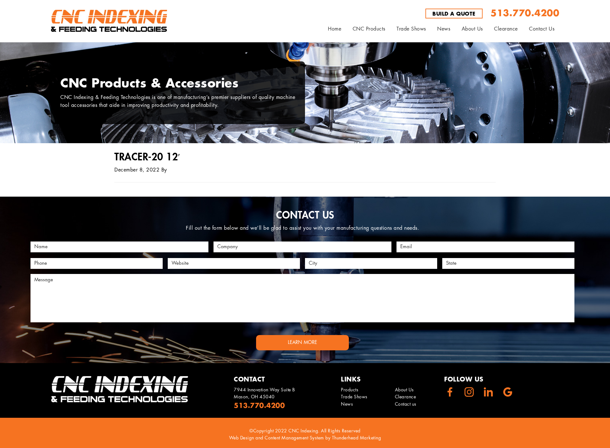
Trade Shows (354, 397)
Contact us (406, 404)
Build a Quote (454, 14)
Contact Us (541, 29)
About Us (472, 29)
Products (349, 390)
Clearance (506, 29)
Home (334, 29)
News (347, 404)
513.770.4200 (525, 13)
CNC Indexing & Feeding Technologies (109, 21)
